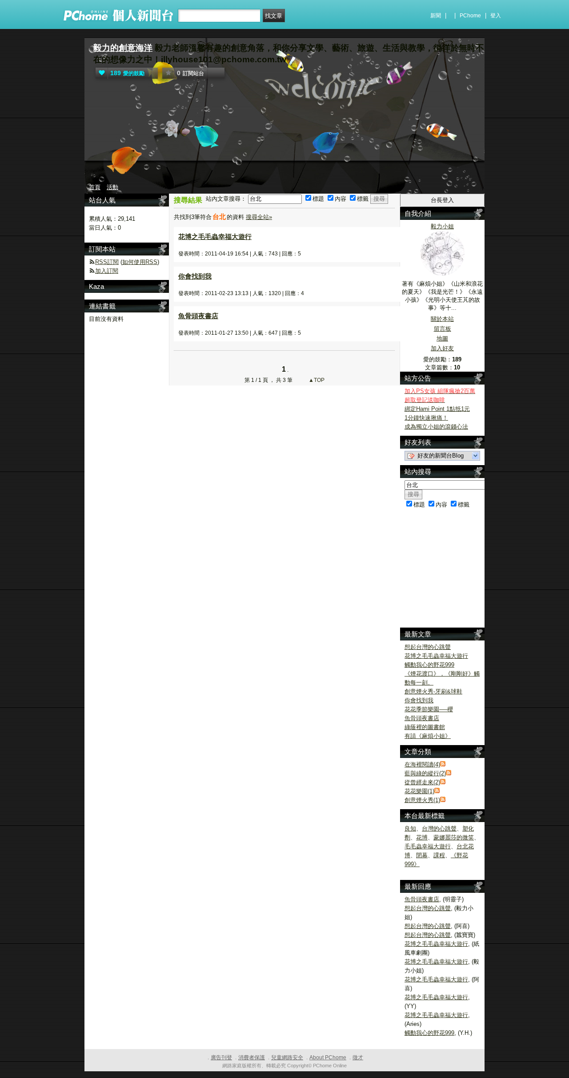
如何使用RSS (139, 262)
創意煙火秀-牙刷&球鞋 (433, 691)
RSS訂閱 (107, 262)
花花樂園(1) (419, 791)
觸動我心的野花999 (429, 664)
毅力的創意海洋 (122, 48)
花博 (422, 837)
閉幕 (422, 855)
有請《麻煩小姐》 (428, 736)
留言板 (442, 328)
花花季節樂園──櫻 (429, 709)
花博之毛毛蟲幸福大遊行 (215, 236)
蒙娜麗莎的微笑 (453, 837)
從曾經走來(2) (422, 782)
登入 (495, 15)
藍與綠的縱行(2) (425, 773)
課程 (439, 855)
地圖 (442, 338)
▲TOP (316, 380)
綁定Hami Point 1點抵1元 (437, 408)
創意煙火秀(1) (422, 800)
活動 (112, 187)
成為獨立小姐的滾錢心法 (436, 426)
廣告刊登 (221, 1057)
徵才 (358, 1057)
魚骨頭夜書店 (198, 316)
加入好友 (442, 348)
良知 (410, 828)
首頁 (94, 187)
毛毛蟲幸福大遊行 (428, 846)
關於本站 (442, 319)
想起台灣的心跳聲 (428, 647)
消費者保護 (251, 1057)
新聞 (435, 15)
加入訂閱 (106, 270)
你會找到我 (195, 276)
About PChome (327, 1057)
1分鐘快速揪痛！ (426, 417)
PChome (470, 15)
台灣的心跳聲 (439, 828)
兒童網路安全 (287, 1057)
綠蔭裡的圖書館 (425, 727)
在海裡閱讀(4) (422, 764)
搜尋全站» (259, 217)
